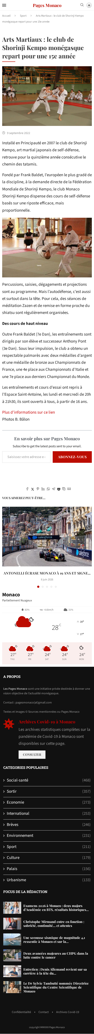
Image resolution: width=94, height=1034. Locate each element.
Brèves (49, 825)
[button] (6, 547)
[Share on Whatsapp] (48, 489)
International (49, 813)
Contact (43, 1012)
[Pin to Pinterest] (37, 489)
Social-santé (49, 780)
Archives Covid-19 (67, 1012)
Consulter (32, 754)
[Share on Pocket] (58, 489)
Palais (49, 869)
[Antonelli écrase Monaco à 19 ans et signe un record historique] (47, 536)
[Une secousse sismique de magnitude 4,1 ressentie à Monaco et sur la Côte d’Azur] (12, 939)
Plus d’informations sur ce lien (28, 412)
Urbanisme (49, 880)
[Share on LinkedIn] (43, 489)
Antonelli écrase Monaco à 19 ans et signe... (47, 573)
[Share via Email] (69, 489)
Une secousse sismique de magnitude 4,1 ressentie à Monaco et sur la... (54, 939)
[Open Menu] (4, 5)
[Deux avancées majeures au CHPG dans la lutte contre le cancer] (12, 955)
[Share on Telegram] (53, 489)
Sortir (49, 791)
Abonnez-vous (72, 456)
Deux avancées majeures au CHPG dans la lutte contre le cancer (55, 955)
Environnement (49, 836)
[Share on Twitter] (32, 489)
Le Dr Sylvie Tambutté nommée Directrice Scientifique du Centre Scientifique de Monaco (56, 987)
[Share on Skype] (63, 489)
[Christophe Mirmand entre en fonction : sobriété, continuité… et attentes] (12, 924)
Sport (23, 16)
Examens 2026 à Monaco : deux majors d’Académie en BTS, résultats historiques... (56, 907)
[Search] (82, 5)
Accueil (6, 16)
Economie (49, 802)
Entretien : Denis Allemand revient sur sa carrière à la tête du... (55, 971)
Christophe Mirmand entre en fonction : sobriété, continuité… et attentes (53, 923)
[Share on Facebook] (27, 489)
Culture (49, 858)
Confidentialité (21, 1012)
